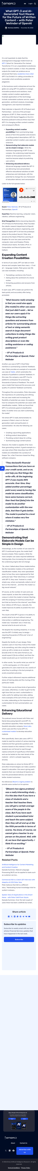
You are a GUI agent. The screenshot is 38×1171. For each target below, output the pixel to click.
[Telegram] (23, 916)
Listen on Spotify (24, 1119)
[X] (11, 916)
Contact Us (23, 1143)
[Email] (29, 916)
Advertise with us (25, 1151)
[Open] (25, 3)
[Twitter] (6, 1151)
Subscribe (19, 939)
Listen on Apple (12, 1119)
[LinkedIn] (14, 916)
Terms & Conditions (14, 1168)
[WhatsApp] (17, 916)
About (13, 1143)
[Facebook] (8, 916)
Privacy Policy (25, 1168)
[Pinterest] (20, 916)
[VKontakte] (26, 916)
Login (30, 3)
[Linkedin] (10, 1151)
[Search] (35, 3)
